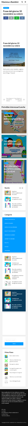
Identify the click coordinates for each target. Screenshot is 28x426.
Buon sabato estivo (14, 355)
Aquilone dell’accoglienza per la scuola (17, 193)
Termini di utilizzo (6, 415)
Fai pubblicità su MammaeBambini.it (10, 412)
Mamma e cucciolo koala (15, 377)
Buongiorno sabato (14, 364)
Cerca (14, 343)
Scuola (6, 138)
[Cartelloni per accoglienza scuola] (14, 146)
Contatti (4, 411)
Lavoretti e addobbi (9, 113)
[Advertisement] (14, 31)
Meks (15, 422)
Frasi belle (6, 7)
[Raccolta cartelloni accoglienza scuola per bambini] (14, 171)
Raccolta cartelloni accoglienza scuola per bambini (17, 205)
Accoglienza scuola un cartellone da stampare (17, 277)
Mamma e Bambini (10, 2)
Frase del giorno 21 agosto (16, 372)
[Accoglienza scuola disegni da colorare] (8, 283)
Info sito (4, 409)
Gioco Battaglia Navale (15, 381)
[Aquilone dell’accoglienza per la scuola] (14, 121)
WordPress (24, 422)
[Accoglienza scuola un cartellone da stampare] (8, 277)
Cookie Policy (5, 414)
